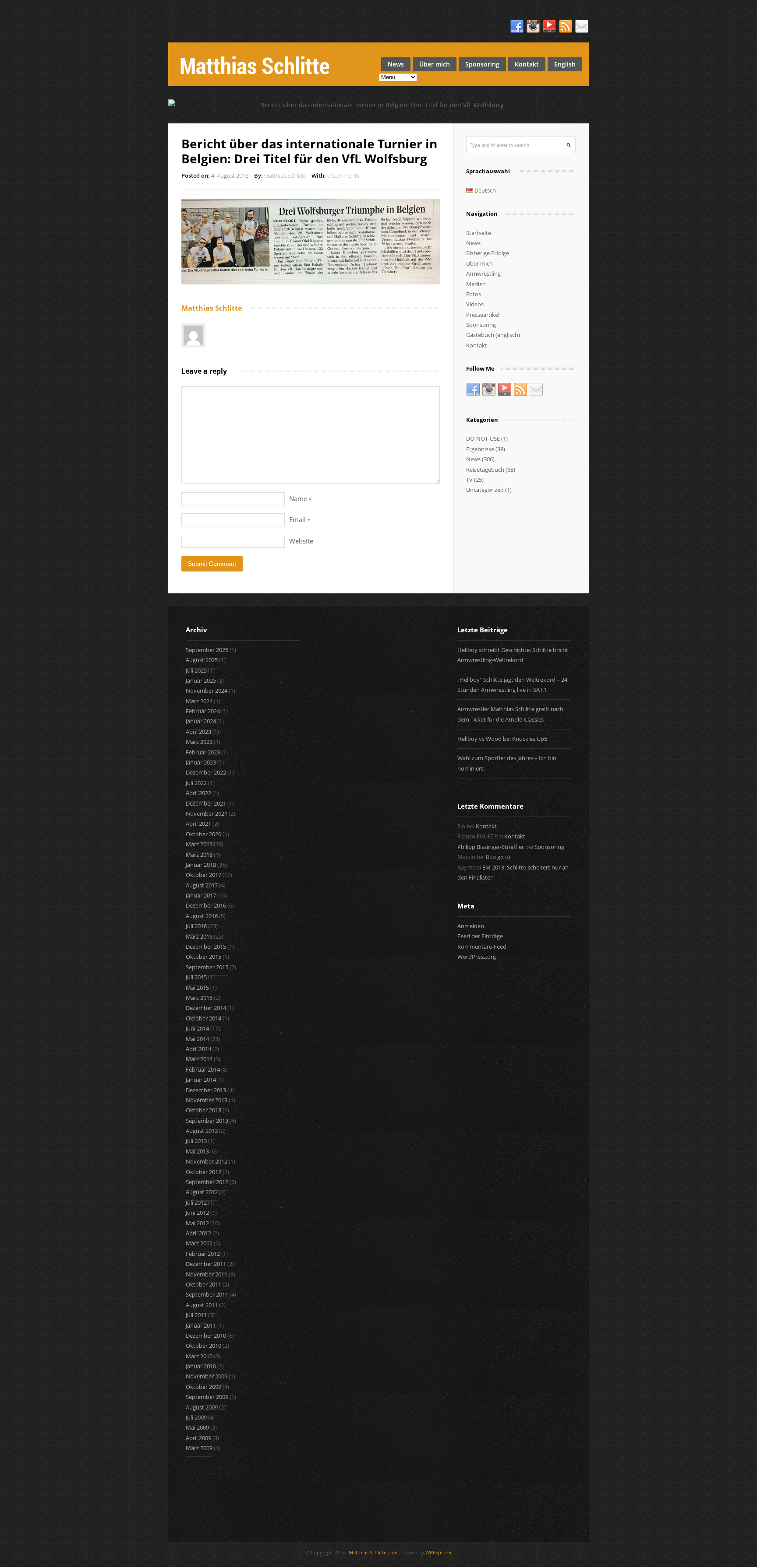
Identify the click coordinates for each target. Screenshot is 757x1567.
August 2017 (202, 885)
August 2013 (202, 1131)
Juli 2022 (196, 783)
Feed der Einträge (480, 936)
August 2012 (202, 1192)
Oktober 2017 (203, 875)
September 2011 (207, 1294)
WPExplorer (438, 1552)
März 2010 (199, 1356)
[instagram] (533, 27)
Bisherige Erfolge (487, 253)
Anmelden (470, 926)
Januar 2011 (201, 1325)
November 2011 (206, 1274)
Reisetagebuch (485, 469)
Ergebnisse (480, 449)
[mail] (582, 27)
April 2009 (198, 1438)
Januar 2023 (201, 762)
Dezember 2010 (206, 1335)
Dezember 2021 (206, 803)
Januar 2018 (201, 865)
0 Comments (343, 175)
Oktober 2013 (203, 1110)
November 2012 (206, 1161)
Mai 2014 (197, 1039)
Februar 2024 (203, 711)
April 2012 (198, 1233)
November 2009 (206, 1376)
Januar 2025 (201, 680)
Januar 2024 (201, 721)
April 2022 (198, 793)
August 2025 (202, 660)
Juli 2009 (196, 1417)
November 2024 (206, 690)
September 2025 (207, 650)
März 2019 (199, 844)
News (396, 64)
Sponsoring (482, 64)
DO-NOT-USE (483, 438)
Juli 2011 (196, 1315)
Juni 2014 (197, 1028)
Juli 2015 (196, 977)
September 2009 (207, 1397)
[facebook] (517, 27)
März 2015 (199, 998)
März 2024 (199, 701)
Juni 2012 (197, 1212)
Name (300, 498)
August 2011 (202, 1305)
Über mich (434, 64)
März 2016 (199, 936)
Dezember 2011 (206, 1264)
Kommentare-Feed (481, 946)
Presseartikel (482, 315)
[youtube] (549, 27)
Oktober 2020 (203, 834)
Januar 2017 (201, 895)
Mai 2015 (197, 988)
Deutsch (484, 190)
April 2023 (198, 732)
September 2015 (207, 967)
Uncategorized (485, 490)
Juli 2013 (196, 1141)
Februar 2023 (203, 752)
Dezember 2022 (206, 772)
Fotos (473, 294)
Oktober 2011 (203, 1284)
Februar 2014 (203, 1069)
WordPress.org (476, 957)
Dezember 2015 (206, 946)
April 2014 (198, 1049)
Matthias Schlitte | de (373, 1552)
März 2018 (199, 855)
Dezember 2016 (206, 905)
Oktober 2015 (203, 957)
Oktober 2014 (203, 1018)
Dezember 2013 (206, 1090)
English (565, 64)
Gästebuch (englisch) (493, 335)
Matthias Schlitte (285, 175)
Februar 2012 (203, 1254)
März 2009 (199, 1448)
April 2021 (198, 823)
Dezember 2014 (206, 1008)
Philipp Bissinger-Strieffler (490, 847)
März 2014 (199, 1059)
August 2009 (202, 1407)
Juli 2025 (196, 670)
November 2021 (206, 813)
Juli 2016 (196, 926)
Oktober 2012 (203, 1172)
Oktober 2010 (203, 1346)
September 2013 (207, 1121)
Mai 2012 (197, 1223)
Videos (475, 304)
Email (299, 519)
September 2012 (207, 1182)
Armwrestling (483, 273)
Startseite (478, 233)
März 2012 (199, 1243)
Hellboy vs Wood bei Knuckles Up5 (502, 739)
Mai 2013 (197, 1151)
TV (469, 480)
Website (301, 540)
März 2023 (199, 742)
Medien (476, 284)
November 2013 (206, 1100)
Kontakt (527, 64)
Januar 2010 (201, 1366)
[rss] (566, 27)
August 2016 (202, 916)
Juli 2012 (196, 1202)
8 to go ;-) (498, 857)
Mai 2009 (197, 1427)
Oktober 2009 (203, 1387)
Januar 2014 (201, 1079)
